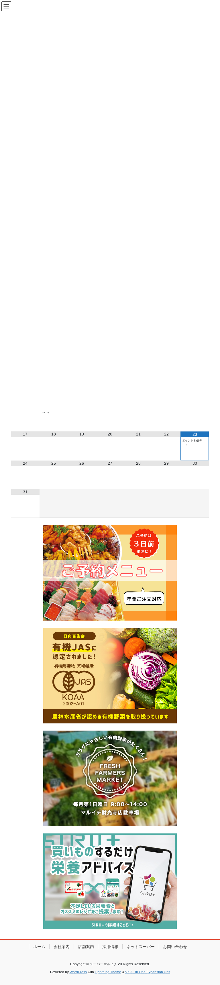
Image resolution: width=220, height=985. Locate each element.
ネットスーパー (141, 946)
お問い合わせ (175, 946)
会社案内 (62, 946)
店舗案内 (86, 946)
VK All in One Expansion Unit (147, 972)
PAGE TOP (209, 950)
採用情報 (110, 946)
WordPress (78, 972)
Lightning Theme (108, 972)
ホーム (39, 946)
